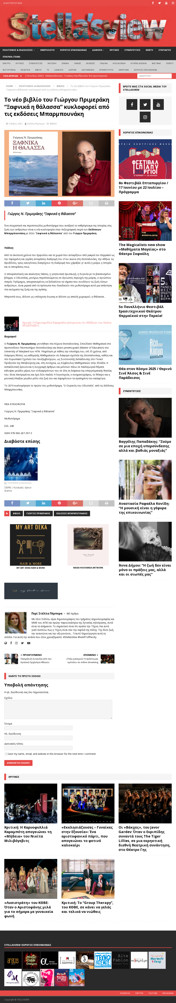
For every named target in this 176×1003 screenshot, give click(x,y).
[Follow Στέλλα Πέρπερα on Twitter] (21, 643)
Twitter (139, 993)
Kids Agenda (119, 63)
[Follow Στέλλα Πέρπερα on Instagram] (15, 643)
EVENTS (169, 63)
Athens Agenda (139, 63)
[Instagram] (173, 3)
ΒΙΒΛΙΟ (38, 70)
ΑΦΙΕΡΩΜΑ (124, 70)
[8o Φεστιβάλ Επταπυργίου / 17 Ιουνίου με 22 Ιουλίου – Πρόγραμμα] (145, 159)
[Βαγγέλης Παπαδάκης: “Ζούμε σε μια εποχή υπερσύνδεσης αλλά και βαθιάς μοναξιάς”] (145, 418)
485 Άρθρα (72, 613)
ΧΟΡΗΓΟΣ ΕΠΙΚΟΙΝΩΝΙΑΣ (73, 50)
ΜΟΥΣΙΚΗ (52, 63)
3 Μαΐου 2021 (16, 123)
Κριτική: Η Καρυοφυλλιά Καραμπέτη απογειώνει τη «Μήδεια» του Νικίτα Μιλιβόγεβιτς (28, 834)
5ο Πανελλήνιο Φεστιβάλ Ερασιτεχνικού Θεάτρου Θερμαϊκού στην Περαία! (141, 311)
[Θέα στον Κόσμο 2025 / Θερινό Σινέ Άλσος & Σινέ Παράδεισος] (145, 345)
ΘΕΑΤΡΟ (6, 63)
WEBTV (149, 50)
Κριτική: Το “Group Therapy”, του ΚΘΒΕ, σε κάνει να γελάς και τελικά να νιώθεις (87, 907)
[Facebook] (153, 3)
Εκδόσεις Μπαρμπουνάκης (71, 513)
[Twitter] (160, 3)
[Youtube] (166, 3)
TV (48, 70)
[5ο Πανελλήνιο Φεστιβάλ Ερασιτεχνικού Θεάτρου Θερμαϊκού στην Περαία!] (145, 283)
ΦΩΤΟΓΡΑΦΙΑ (9, 70)
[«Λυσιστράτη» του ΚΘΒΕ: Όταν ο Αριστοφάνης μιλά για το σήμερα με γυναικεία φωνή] (30, 879)
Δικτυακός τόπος (13, 743)
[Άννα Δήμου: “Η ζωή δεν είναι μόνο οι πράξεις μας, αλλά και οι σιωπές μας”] (145, 542)
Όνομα (8, 723)
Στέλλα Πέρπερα (36, 123)
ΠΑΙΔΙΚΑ (104, 63)
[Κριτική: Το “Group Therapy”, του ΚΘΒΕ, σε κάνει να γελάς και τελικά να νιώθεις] (88, 879)
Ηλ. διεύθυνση (12, 733)
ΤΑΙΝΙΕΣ (77, 63)
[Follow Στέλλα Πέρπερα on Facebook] (10, 643)
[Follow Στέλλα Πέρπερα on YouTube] (27, 643)
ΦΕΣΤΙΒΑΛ (156, 63)
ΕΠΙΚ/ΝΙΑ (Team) (11, 56)
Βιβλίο (16, 513)
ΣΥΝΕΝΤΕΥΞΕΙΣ (132, 50)
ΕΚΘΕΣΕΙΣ (90, 63)
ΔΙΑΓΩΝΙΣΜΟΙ (87, 70)
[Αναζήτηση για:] (154, 75)
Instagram (167, 993)
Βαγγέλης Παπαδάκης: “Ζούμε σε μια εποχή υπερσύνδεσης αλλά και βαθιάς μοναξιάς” (145, 446)
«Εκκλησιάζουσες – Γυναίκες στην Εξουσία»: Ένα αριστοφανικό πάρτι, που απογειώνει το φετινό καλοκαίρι (87, 836)
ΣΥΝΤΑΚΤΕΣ (164, 50)
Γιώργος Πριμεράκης (38, 513)
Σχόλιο (8, 697)
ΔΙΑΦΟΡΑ (97, 50)
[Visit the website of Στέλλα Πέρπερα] (5, 643)
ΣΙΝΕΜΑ (65, 63)
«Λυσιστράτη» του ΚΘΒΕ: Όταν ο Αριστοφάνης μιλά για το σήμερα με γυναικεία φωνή (28, 909)
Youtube (152, 993)
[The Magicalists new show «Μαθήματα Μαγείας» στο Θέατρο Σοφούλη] (145, 221)
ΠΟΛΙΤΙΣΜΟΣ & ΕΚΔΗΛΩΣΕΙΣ (18, 50)
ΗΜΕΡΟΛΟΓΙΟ (47, 50)
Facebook (125, 993)
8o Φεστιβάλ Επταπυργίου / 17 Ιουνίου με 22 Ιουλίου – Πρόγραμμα (143, 187)
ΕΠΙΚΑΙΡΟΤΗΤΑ (106, 70)
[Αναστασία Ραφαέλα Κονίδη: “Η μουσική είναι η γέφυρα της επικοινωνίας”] (145, 480)
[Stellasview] (88, 44)
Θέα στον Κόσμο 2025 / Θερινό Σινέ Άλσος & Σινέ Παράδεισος (145, 373)
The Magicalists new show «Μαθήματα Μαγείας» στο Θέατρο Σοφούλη (142, 249)
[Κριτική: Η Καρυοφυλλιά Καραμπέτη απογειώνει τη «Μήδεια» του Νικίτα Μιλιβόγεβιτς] (30, 803)
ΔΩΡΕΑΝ (72, 70)
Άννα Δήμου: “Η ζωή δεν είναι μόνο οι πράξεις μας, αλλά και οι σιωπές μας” (145, 570)
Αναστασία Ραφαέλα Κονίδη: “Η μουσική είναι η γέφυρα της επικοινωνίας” (144, 508)
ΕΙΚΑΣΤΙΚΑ (25, 70)
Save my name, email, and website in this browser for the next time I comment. (52, 753)
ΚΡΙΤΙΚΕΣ (114, 50)
